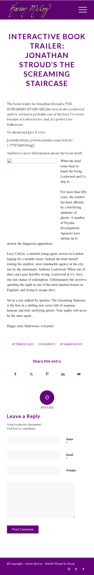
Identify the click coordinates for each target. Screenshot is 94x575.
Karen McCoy (73, 344)
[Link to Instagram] (69, 569)
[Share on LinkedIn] (63, 374)
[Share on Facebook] (15, 374)
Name (69, 441)
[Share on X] (31, 374)
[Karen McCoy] (39, 9)
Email (69, 457)
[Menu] (80, 9)
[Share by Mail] (79, 374)
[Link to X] (76, 569)
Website (71, 470)
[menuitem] (80, 9)
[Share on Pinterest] (47, 374)
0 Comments (47, 344)
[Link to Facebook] (83, 569)
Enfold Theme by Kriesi (59, 563)
